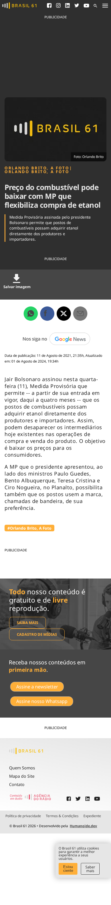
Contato (16, 784)
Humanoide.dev (83, 825)
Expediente (92, 816)
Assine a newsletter (37, 687)
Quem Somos (22, 768)
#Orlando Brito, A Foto (29, 528)
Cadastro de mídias (37, 634)
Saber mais (90, 868)
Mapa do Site (21, 776)
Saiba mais (27, 622)
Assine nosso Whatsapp (41, 701)
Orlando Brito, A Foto (37, 168)
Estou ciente (68, 869)
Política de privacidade (23, 816)
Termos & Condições (62, 816)
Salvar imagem (16, 286)
